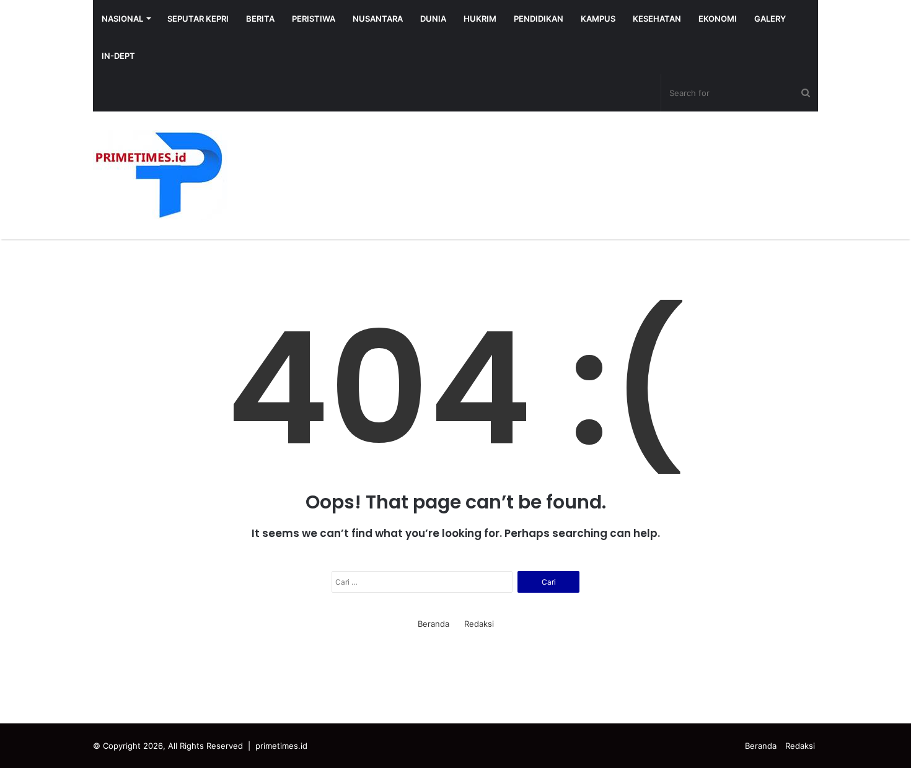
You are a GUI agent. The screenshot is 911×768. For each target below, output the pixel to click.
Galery (770, 19)
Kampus (598, 19)
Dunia (433, 19)
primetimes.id (281, 746)
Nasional (122, 19)
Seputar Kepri (198, 19)
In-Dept (118, 56)
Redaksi (479, 624)
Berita (260, 19)
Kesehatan (657, 19)
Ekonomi (717, 19)
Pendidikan (538, 19)
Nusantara (378, 19)
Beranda (433, 624)
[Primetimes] (160, 175)
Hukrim (480, 19)
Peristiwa (313, 19)
